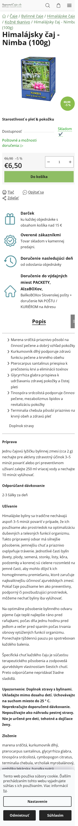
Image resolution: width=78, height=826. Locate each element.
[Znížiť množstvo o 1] (48, 162)
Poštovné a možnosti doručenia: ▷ (19, 143)
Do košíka (39, 176)
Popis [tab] (39, 321)
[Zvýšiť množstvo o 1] (70, 162)
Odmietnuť (19, 815)
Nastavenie (37, 801)
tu (5, 790)
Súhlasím (55, 815)
